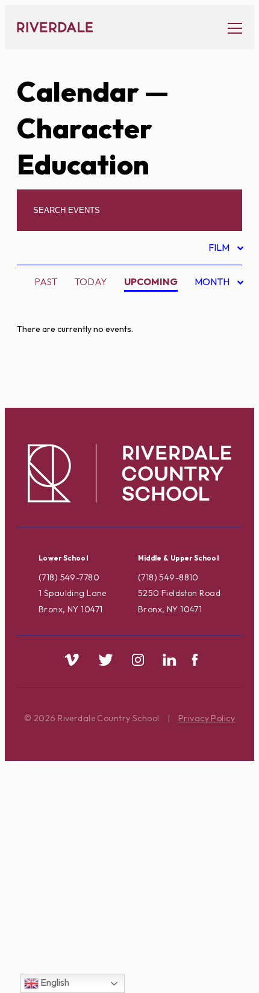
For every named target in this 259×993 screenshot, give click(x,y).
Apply (57, 366)
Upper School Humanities (106, 956)
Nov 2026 (209, 363)
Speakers (65, 861)
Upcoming (151, 281)
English (54, 982)
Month (213, 283)
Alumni (59, 347)
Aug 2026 (209, 306)
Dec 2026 (209, 381)
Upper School (77, 918)
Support (63, 899)
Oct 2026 (209, 343)
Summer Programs (88, 880)
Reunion (62, 823)
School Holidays (85, 842)
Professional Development (114, 785)
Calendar (78, 91)
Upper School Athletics (103, 937)
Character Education (98, 386)
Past (45, 281)
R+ (47, 804)
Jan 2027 (208, 401)
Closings (64, 404)
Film (220, 249)
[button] (229, 27)
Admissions (70, 309)
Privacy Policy (206, 718)
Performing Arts (85, 766)
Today (90, 281)
